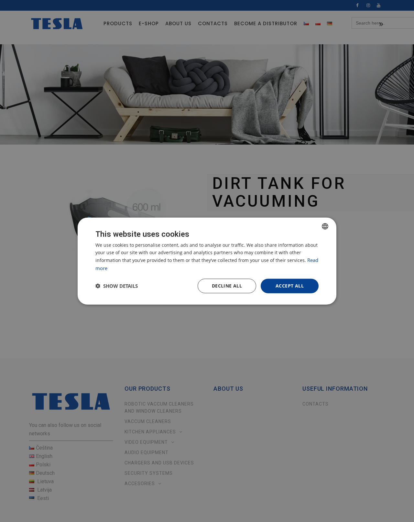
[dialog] (207, 261)
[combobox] (325, 226)
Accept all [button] (290, 286)
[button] (116, 286)
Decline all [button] (227, 286)
